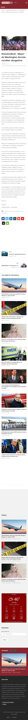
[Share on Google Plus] (18, 218)
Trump (21, 211)
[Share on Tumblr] (14, 218)
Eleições (12, 211)
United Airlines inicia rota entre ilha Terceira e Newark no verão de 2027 (14, 669)
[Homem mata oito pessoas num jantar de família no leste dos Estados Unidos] (14, 549)
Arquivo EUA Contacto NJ (11, 10)
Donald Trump (7, 211)
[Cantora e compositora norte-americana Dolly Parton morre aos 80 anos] (14, 571)
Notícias (24, 65)
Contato (4, 704)
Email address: (5, 631)
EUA (15, 65)
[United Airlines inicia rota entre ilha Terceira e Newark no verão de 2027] (14, 527)
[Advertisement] (14, 23)
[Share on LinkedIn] (10, 218)
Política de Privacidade (8, 702)
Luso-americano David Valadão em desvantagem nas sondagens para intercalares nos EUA (14, 386)
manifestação (17, 211)
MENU (3, 7)
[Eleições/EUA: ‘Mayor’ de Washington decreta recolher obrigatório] (14, 285)
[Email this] (7, 223)
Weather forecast (14, 621)
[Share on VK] (3, 223)
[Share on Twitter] (7, 218)
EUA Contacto (19, 65)
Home (3, 10)
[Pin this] (22, 218)
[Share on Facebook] (3, 218)
